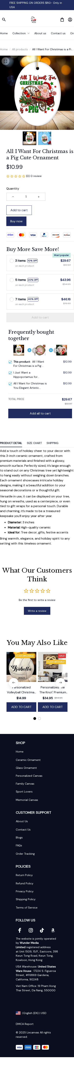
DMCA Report (25, 1024)
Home (4, 49)
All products (20, 49)
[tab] (35, 718)
